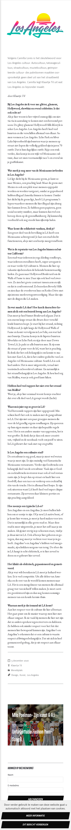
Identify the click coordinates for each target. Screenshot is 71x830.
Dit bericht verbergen (35, 824)
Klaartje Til (16, 665)
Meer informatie (35, 816)
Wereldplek (17, 670)
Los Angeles (33, 675)
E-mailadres (13, 786)
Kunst (23, 675)
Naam (10, 775)
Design (14, 675)
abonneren (35, 799)
